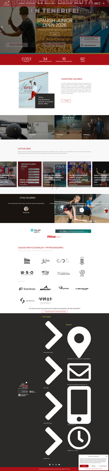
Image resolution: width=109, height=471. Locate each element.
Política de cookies (88, 468)
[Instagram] (56, 464)
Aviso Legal (100, 468)
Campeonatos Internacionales (26, 163)
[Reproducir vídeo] (81, 210)
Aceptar (84, 466)
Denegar (93, 466)
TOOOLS (68, 469)
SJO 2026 (54, 34)
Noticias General (12, 163)
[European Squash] (45, 261)
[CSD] (63, 261)
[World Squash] (27, 261)
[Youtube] (59, 464)
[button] (106, 456)
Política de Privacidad (94, 468)
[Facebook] (49, 464)
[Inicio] (6, 3)
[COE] (82, 261)
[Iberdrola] (27, 289)
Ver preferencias (102, 466)
